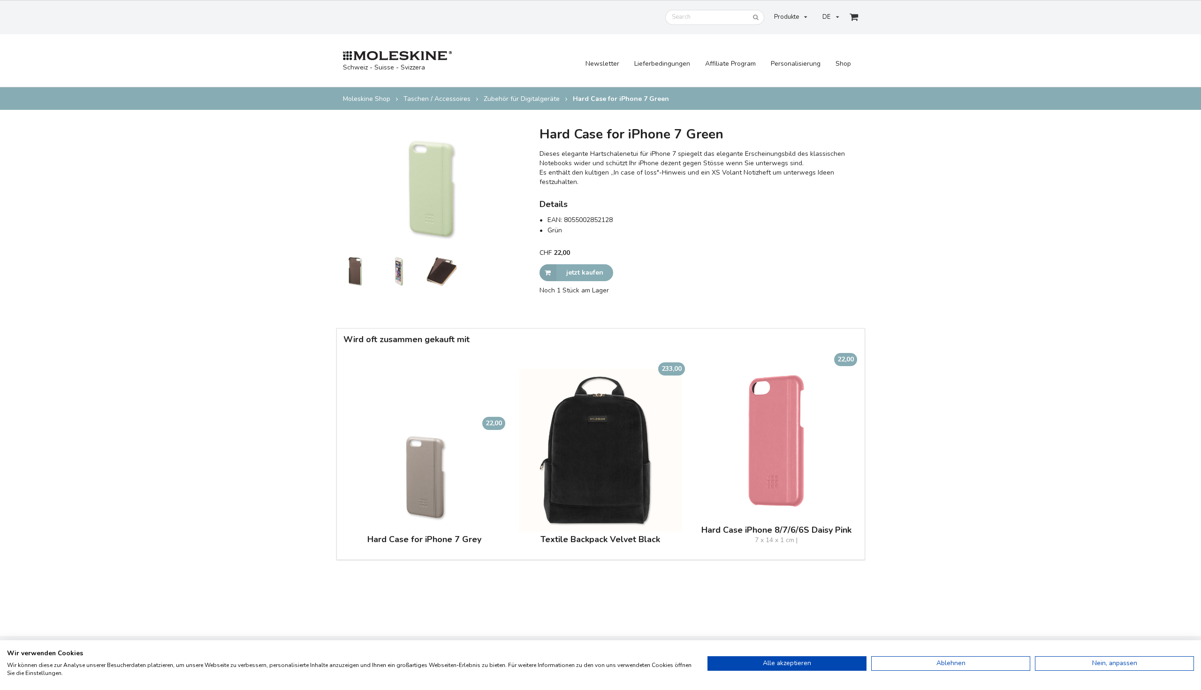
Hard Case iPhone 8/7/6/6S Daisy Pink (776, 530)
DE (826, 17)
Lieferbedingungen (662, 63)
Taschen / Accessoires (437, 99)
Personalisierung (796, 63)
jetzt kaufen (584, 272)
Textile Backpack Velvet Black (600, 539)
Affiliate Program (730, 63)
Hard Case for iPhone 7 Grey (424, 539)
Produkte (786, 17)
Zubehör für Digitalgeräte (522, 99)
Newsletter (602, 63)
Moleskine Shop (366, 99)
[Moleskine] (397, 56)
